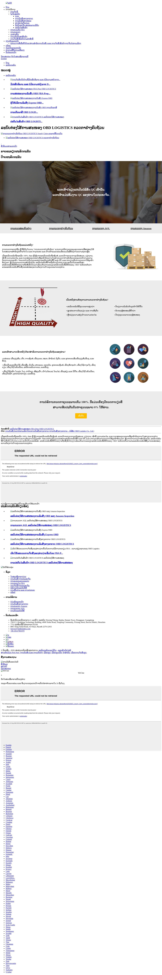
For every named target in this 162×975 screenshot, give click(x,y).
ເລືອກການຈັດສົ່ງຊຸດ (78, 653)
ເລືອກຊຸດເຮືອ (57, 653)
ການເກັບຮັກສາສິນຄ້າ (18, 37)
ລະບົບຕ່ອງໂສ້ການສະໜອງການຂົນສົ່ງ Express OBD (34, 534)
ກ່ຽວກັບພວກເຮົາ (12, 41)
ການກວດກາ (15, 32)
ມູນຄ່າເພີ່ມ (14, 34)
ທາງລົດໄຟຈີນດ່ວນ (22, 23)
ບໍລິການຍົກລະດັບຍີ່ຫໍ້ (18, 588)
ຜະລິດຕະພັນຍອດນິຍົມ (47, 650)
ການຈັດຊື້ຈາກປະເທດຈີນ (20, 586)
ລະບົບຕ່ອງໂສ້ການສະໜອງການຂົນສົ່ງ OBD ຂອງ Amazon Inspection (42, 516)
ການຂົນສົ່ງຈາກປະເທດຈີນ (20, 579)
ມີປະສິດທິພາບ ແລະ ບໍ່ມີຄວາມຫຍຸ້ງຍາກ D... (30, 84)
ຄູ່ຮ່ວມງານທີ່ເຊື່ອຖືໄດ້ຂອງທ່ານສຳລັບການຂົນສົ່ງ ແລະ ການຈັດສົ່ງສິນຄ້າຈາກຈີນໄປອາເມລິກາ (45, 43)
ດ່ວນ (17, 16)
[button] (81, 415)
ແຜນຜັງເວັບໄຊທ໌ (64, 650)
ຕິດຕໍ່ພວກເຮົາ (11, 52)
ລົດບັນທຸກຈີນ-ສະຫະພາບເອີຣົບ (27, 25)
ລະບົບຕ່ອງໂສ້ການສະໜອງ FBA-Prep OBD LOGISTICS (32, 429)
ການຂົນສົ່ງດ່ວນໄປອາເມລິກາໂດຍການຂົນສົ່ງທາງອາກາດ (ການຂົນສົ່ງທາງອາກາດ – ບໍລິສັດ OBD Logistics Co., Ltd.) (49, 431)
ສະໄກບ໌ (4, 666)
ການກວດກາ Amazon (18, 606)
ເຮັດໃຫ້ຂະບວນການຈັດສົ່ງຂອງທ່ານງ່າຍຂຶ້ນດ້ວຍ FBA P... (36, 553)
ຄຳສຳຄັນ (66, 653)
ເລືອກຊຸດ (47, 653)
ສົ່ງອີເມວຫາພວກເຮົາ (9, 146)
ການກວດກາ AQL (17, 608)
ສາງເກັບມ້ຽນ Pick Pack (10, 653)
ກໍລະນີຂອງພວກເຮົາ (13, 48)
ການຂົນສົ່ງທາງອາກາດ (24, 18)
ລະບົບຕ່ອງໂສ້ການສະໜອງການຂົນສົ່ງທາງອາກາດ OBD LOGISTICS (42, 544)
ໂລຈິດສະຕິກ (15, 14)
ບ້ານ (7, 7)
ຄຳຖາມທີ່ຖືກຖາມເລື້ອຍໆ (15, 50)
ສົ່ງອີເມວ (4, 664)
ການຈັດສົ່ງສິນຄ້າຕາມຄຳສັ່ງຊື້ (21, 39)
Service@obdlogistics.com (20, 629)
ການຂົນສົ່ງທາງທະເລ (23, 21)
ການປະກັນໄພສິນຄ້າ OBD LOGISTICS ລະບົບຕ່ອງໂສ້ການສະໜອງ (41, 562)
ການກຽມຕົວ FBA (17, 30)
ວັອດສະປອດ (6, 57)
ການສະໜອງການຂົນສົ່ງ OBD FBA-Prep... (30, 93)
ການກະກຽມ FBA (17, 583)
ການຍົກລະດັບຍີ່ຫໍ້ (17, 611)
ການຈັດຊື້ (14, 12)
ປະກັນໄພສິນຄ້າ (21, 28)
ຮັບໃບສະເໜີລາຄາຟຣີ (19, 57)
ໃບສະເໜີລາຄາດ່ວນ (18, 577)
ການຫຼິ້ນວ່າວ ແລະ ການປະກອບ (22, 590)
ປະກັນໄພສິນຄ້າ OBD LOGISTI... (26, 121)
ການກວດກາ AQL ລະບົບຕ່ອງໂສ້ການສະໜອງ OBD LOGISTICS (40, 525)
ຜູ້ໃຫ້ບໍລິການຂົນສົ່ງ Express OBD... (27, 103)
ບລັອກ (8, 46)
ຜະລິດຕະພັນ (11, 65)
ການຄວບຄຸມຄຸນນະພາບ (19, 581)
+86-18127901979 (17, 631)
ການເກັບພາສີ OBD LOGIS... (24, 112)
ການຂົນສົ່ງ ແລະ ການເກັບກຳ (31, 653)
